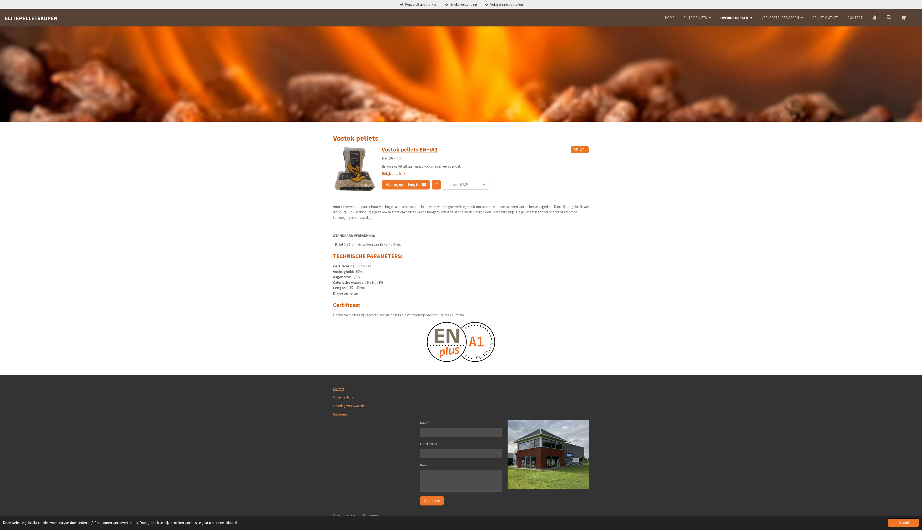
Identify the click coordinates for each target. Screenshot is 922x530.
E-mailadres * (429, 444)
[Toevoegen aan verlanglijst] (436, 184)
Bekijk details (392, 173)
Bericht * (426, 465)
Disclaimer (340, 414)
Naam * (425, 422)
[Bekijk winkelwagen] (903, 18)
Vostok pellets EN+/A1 (410, 149)
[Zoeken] (889, 17)
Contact (338, 389)
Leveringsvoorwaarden (349, 406)
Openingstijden (344, 397)
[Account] (874, 18)
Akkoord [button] (903, 523)
